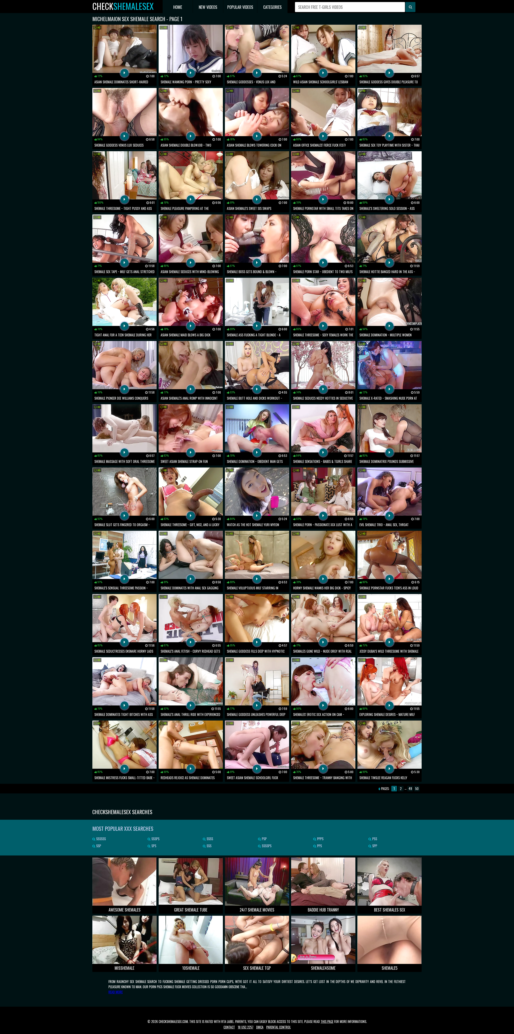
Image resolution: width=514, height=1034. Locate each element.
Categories (272, 7)
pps (319, 845)
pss (374, 838)
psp (264, 838)
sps (153, 845)
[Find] (410, 7)
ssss (209, 838)
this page (327, 1021)
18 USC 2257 (245, 1027)
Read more (115, 992)
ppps (319, 838)
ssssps (266, 845)
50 (417, 788)
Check (123, 6)
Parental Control (278, 1027)
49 (410, 788)
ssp (98, 845)
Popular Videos (240, 7)
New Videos (208, 7)
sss (208, 845)
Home (177, 7)
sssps (155, 838)
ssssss (100, 838)
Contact (229, 1027)
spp (374, 845)
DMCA (259, 1027)
